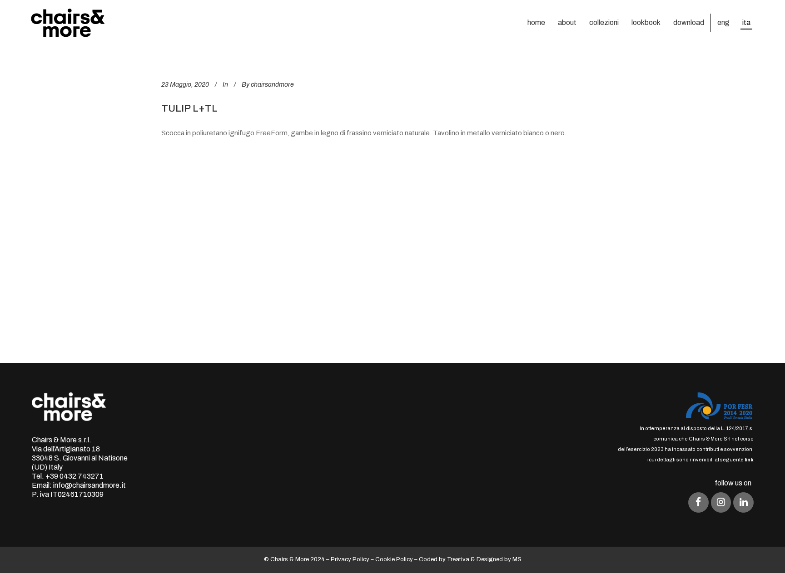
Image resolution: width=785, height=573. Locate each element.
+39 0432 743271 (74, 476)
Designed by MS (499, 559)
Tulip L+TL (189, 108)
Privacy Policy (350, 559)
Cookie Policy (394, 559)
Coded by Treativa (444, 559)
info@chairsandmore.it (89, 485)
